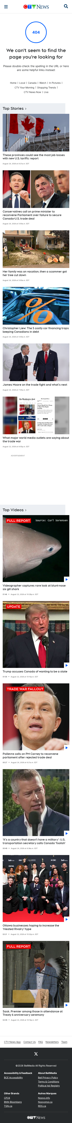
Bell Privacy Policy (48, 1077)
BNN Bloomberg (13, 1101)
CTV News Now (32, 92)
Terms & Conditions (48, 1081)
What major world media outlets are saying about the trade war (36, 439)
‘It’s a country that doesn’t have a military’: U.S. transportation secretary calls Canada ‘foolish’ (34, 841)
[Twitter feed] (36, 1054)
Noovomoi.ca (45, 1101)
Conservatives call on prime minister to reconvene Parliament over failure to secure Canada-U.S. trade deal (32, 215)
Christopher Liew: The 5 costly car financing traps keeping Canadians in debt (36, 330)
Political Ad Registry (49, 1085)
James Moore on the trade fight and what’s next (35, 384)
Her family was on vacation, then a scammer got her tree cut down (35, 273)
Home (13, 82)
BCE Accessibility (13, 1077)
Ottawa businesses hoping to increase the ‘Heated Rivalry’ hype (31, 927)
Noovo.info (44, 1097)
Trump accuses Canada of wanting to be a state (35, 671)
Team (64, 1041)
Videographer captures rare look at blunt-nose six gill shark (34, 587)
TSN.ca (8, 1106)
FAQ (40, 1041)
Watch (42, 82)
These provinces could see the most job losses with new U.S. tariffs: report (34, 156)
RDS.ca (42, 1106)
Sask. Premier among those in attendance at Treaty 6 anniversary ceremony (33, 1013)
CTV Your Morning (24, 87)
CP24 (7, 1097)
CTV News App (12, 1041)
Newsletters (52, 1041)
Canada (32, 82)
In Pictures (55, 82)
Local (22, 82)
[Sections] (6, 6)
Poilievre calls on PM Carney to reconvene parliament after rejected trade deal (30, 755)
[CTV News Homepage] (36, 7)
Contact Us (29, 1041)
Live (46, 92)
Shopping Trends (46, 87)
